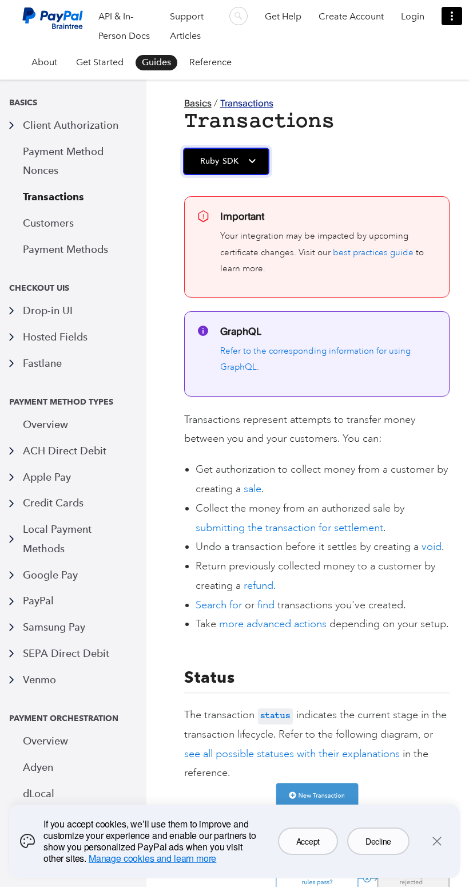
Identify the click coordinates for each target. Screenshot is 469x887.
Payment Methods (65, 249)
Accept (308, 841)
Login (412, 16)
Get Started (100, 62)
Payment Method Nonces (63, 161)
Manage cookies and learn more (152, 858)
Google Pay (50, 575)
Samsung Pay (54, 627)
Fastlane (42, 363)
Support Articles (187, 26)
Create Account (351, 16)
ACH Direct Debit (64, 451)
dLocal (38, 793)
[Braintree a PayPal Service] (52, 22)
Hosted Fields (55, 337)
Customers (48, 223)
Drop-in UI (48, 310)
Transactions (53, 197)
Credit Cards (53, 503)
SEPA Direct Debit (66, 653)
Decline (378, 841)
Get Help (283, 16)
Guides (156, 62)
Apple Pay (47, 477)
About (44, 62)
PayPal (38, 601)
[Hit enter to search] (238, 16)
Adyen (38, 767)
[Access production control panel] (452, 16)
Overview (45, 424)
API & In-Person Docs (124, 26)
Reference (210, 62)
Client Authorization (70, 125)
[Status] (177, 677)
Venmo (39, 680)
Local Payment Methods (57, 539)
